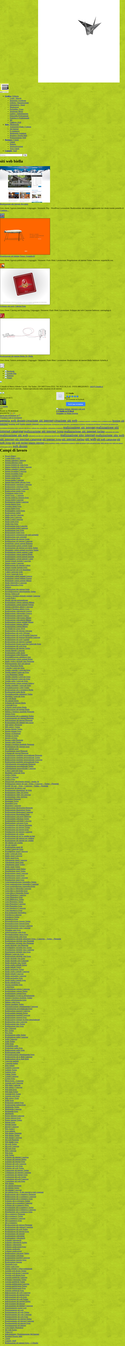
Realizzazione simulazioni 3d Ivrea (18, 790)
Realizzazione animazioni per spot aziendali (21, 535)
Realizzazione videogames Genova (18, 613)
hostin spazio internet (29, 424)
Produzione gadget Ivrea (14, 1103)
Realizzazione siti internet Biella (17, 709)
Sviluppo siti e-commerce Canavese (18, 1203)
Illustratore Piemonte (13, 799)
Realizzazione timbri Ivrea (15, 511)
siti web (90, 439)
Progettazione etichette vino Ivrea (18, 952)
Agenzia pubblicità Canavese (16, 1277)
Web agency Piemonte (13, 725)
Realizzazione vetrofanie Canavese (18, 484)
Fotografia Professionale (19, 116)
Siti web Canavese (12, 1146)
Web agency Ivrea (12, 1098)
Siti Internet (14, 129)
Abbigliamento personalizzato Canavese (20, 768)
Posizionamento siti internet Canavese (19, 1321)
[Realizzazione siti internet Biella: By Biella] (25, 354)
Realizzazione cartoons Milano (17, 624)
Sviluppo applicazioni (13, 1251)
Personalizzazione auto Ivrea (16, 937)
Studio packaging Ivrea (14, 978)
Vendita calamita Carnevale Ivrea (17, 677)
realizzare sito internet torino (39, 428)
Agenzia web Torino (13, 1094)
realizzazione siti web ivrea (36, 435)
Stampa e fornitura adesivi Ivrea (17, 609)
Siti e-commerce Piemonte (15, 1214)
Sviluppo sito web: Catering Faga (13, 306)
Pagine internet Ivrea (13, 1118)
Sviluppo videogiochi (13, 1240)
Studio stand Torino (12, 867)
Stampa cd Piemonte (13, 733)
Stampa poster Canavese (14, 563)
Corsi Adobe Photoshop (14, 1328)
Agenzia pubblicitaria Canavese (17, 1284)
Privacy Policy (10, 456)
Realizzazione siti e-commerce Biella (19, 690)
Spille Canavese (11, 1039)
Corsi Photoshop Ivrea (13, 906)
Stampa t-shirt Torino (13, 742)
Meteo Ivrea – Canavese (14, 1081)
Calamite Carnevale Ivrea (14, 668)
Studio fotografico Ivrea (14, 585)
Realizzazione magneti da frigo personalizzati (22, 1020)
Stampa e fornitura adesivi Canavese (19, 607)
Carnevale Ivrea (11, 705)
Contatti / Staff (10, 1341)
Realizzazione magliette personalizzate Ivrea (22, 762)
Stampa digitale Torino (13, 729)
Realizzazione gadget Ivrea (15, 1105)
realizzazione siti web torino (52, 435)
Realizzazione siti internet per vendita (19, 840)
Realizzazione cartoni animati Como (19, 552)
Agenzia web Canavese (14, 1083)
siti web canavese (106, 439)
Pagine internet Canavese (14, 1116)
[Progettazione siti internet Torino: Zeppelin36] (25, 254)
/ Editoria (12, 96)
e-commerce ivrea (96, 421)
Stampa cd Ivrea (11, 738)
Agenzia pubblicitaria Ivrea (15, 1288)
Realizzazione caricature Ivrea (16, 823)
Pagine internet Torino (13, 1120)
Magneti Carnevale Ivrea (14, 954)
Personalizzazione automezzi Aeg (18, 657)
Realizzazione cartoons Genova (17, 616)
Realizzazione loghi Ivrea (14, 533)
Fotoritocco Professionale (19, 118)
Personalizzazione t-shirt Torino (17, 688)
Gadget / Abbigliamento (19, 114)
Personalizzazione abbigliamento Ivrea (19, 1055)
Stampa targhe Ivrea (12, 478)
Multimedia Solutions (18, 133)
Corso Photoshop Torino (14, 899)
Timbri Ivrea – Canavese (14, 495)
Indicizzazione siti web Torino (16, 1299)
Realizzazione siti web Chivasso (17, 633)
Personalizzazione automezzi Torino (19, 694)
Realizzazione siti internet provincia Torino (21, 548)
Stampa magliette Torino (14, 1004)
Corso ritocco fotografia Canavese (18, 889)
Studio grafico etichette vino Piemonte (19, 661)
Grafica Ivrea (10, 779)
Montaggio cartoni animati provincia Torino (21, 550)
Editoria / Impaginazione (19, 103)
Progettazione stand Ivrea (14, 880)
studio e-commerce (50, 443)
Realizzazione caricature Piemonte (18, 816)
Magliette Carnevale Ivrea (15, 773)
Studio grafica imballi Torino (16, 965)
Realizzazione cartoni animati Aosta (18, 546)
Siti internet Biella (12, 701)
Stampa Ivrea (10, 714)
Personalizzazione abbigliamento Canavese (21, 1006)
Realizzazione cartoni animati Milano (19, 622)
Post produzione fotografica (15, 913)
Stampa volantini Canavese (15, 469)
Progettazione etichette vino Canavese (19, 950)
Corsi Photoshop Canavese (15, 904)
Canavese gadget (11, 1063)
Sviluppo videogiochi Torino (16, 1242)
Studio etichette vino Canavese (17, 961)
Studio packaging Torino (14, 969)
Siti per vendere (11, 845)
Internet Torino (10, 1124)
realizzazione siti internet (79, 427)
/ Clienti (12, 140)
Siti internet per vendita (14, 843)
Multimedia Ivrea (11, 1111)
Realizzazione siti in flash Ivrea (17, 1059)
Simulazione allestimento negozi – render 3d (22, 782)
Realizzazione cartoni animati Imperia (19, 557)
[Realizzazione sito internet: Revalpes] (25, 202)
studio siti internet (81, 443)
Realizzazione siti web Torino (16, 1229)
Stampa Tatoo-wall (12, 594)
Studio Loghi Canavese (14, 519)
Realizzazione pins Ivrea (14, 1026)
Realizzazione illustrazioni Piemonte (19, 808)
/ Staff (11, 151)
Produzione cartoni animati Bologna (19, 543)
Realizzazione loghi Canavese (16, 528)
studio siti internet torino (93, 443)
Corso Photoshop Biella (14, 666)
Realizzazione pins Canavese (16, 1022)
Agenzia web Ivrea (12, 1096)
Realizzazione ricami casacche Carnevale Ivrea (23, 644)
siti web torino (20, 442)
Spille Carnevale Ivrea (13, 854)
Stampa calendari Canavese (15, 460)
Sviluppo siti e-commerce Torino (17, 1201)
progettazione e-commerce (77, 424)
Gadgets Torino (11, 1070)
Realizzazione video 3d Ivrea (16, 797)
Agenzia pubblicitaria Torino (16, 1286)
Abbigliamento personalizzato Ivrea (18, 1009)
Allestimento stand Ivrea (14, 862)
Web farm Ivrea (11, 1089)
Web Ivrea (9, 1153)
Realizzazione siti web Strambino (18, 570)
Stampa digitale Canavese (15, 650)
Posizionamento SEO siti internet (17, 664)
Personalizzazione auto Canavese (17, 928)
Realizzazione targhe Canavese (17, 489)
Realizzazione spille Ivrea (15, 1050)
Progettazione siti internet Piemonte (18, 825)
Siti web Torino (11, 1144)
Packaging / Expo (16, 109)
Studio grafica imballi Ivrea (15, 980)
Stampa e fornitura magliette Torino (18, 998)
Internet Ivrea (10, 1122)
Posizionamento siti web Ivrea (16, 1317)
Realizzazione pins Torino (15, 1024)
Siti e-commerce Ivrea (13, 1221)
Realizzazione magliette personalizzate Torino (22, 757)
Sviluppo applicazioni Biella (16, 707)
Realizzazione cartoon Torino (16, 991)
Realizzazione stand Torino (15, 869)
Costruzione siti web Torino (15, 1177)
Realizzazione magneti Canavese (17, 1011)
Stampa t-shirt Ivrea (12, 1002)
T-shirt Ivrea (9, 987)
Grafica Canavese (12, 777)
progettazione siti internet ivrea (109, 424)
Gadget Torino (10, 1074)
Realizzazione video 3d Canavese (18, 795)
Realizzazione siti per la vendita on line (20, 836)
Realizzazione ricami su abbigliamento (19, 996)
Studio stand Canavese (13, 856)
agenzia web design (12, 420)
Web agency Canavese (13, 1087)
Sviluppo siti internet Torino (15, 1159)
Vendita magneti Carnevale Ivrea (17, 679)
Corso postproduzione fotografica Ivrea (20, 886)
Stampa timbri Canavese (14, 500)
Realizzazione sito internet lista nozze (19, 723)
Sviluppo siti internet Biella (15, 703)
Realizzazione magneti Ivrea (16, 1017)
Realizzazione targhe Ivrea (15, 491)
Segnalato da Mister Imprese (67, 413)
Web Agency (10, 1129)
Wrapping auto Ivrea (13, 930)
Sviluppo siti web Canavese (15, 1164)
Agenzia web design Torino (15, 1271)
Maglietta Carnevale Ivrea (15, 696)
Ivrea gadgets (10, 1131)
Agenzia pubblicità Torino (15, 1282)
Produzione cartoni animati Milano (18, 581)
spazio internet (36, 442)
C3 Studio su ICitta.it (65, 411)
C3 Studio (4, 406)
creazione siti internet (39, 420)
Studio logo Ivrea (11, 524)
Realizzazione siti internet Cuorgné (18, 642)
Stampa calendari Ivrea (13, 463)
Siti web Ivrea (10, 1148)
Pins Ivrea (9, 1033)
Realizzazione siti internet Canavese (18, 541)
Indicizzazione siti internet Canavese (19, 1306)
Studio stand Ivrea (12, 858)
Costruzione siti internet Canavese (18, 1173)
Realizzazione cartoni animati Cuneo (19, 559)
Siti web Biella (10, 699)
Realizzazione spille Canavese (16, 1037)
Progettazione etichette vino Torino (18, 948)
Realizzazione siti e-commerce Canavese (20, 1197)
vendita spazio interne (6, 446)
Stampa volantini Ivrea (13, 476)
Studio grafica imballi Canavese (17, 972)
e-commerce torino (106, 421)
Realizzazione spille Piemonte (16, 655)
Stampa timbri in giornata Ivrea (17, 498)
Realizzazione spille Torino (15, 1035)
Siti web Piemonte (12, 1140)
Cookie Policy (10, 598)
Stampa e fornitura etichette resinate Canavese (22, 596)
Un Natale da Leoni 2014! (15, 629)
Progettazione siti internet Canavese (18, 832)
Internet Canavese (12, 1127)
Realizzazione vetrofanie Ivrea (16, 487)
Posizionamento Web (18, 138)
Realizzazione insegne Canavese (17, 1258)
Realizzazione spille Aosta (15, 653)
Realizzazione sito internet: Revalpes (14, 204)
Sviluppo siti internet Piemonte (16, 753)
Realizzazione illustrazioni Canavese (19, 812)
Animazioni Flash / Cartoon (20, 127)
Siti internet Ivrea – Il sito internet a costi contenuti (24, 1192)
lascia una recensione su (9, 415)
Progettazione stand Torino (15, 871)
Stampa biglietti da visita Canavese (18, 467)
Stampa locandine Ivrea (14, 474)
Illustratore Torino (12, 801)
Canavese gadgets (12, 1061)
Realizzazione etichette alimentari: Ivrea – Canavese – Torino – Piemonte (33, 939)
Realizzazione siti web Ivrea (15, 646)
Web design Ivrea (11, 1142)
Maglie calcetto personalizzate (16, 600)
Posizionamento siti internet (15, 1325)
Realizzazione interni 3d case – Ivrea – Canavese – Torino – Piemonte (32, 784)
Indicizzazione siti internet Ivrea (17, 1295)
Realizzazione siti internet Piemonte (18, 1225)
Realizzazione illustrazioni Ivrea (17, 814)
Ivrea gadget (9, 1065)
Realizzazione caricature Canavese (18, 821)
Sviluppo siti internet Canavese (17, 1157)
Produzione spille (11, 1046)
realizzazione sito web (110, 435)
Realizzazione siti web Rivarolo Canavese (21, 635)
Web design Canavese (13, 1138)
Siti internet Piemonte (13, 1186)
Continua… (4, 210)
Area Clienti (14, 149)
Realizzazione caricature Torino (17, 819)
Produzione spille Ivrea (14, 1048)
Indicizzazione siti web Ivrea (16, 1297)
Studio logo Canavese (13, 517)
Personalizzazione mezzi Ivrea (16, 934)
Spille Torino (10, 1041)
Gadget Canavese (11, 1076)
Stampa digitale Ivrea (13, 731)
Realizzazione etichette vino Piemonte (19, 941)
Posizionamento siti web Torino (17, 1312)
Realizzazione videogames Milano (18, 618)
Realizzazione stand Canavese (16, 873)
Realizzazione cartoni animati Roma (19, 659)
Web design (9, 1183)
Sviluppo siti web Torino (14, 1168)
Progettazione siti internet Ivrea (17, 830)
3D (11, 120)
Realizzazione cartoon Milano (16, 626)
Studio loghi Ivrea (12, 522)
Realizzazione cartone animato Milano (19, 602)
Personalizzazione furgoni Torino (17, 921)
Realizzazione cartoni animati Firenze (19, 605)
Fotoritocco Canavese (13, 915)
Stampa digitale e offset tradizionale (18, 1269)
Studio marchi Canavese (14, 515)
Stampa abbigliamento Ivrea (15, 1000)
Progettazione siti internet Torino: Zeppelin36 (17, 256)
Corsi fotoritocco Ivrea (13, 910)
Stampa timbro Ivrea (13, 504)
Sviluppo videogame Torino (15, 1280)
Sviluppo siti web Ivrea (14, 1166)
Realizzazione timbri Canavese (17, 502)
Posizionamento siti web (14, 1310)
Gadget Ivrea (10, 1079)
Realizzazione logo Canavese (16, 526)
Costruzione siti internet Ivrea (16, 1175)
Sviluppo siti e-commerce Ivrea (17, 1205)
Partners (13, 144)
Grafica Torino (10, 775)
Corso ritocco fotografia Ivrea (16, 891)
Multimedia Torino (12, 1107)
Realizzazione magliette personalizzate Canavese (23, 760)
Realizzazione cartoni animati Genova (19, 683)
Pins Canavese (10, 1028)
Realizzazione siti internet (15, 1234)
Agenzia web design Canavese (17, 1273)
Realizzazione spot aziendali (16, 537)
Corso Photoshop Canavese (15, 895)
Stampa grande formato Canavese (18, 561)
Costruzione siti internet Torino (17, 1170)
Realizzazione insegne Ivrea (15, 1260)
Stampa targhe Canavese (14, 480)
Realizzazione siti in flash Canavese (18, 1057)
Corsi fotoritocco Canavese (15, 908)
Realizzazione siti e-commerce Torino (19, 716)
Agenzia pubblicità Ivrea (14, 1290)
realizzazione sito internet (77, 435)
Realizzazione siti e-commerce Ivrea (19, 1199)
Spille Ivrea (9, 1044)
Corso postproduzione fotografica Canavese (22, 884)
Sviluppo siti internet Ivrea (15, 1162)
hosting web (14, 424)
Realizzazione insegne (13, 1262)
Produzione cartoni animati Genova (18, 576)
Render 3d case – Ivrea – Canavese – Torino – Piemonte (26, 786)
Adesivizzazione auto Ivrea (15, 932)
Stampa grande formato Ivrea (16, 567)
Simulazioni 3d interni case (15, 788)
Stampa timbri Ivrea (12, 508)
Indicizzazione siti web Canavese (17, 1293)
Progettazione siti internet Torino (17, 827)
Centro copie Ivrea (12, 1266)
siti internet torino (73, 439)
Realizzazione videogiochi (15, 1238)
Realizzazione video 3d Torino (16, 792)
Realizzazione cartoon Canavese (17, 989)
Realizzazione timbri (13, 513)
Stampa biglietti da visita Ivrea (16, 465)
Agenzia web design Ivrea (15, 1275)
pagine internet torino (45, 424)
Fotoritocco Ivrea (11, 919)
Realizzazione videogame (15, 1236)
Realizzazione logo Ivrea (14, 530)
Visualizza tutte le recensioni (11, 418)
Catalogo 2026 (15, 122)
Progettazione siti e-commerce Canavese (20, 1210)
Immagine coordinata (18, 101)
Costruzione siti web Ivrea (15, 1181)
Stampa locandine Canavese (15, 471)
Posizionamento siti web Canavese (18, 1314)
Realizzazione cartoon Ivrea (15, 993)
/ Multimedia (12, 125)
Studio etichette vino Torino (15, 963)
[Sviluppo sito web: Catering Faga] (25, 304)
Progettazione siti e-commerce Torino (19, 1207)
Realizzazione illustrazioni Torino (18, 810)
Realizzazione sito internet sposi (17, 747)
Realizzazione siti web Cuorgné (17, 640)
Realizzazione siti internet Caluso (17, 565)
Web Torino (9, 1155)
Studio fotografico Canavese (16, 583)
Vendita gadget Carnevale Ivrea (17, 672)
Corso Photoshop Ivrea (14, 897)
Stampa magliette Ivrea (13, 985)
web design (20, 446)
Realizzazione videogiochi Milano (18, 620)
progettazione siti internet (93, 424)
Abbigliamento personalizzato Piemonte (20, 764)
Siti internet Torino (12, 1188)
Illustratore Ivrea (11, 803)
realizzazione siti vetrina (112, 432)
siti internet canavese (28, 439)
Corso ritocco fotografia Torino (17, 893)
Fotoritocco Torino (12, 917)
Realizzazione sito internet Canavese (19, 1227)
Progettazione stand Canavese (16, 851)
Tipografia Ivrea (11, 1264)
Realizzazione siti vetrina (14, 834)
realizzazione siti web (14, 435)
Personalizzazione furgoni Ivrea (17, 923)
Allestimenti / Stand (17, 105)
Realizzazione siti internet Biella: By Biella (16, 356)
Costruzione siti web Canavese (17, 1179)
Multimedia (9, 1114)
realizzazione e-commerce (55, 428)
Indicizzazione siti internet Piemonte (19, 720)
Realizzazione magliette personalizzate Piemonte (23, 755)
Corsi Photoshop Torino (14, 674)
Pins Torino (9, 1031)
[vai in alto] (1, 382)
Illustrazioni (14, 107)
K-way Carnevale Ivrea (14, 574)
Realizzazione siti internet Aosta (17, 539)
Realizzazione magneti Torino (16, 1013)
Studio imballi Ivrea (12, 982)
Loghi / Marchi (15, 98)
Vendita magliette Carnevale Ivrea (18, 685)
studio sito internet (117, 443)
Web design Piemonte (13, 1133)
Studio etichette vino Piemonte (16, 945)
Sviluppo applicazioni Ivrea (15, 1247)
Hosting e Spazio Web (18, 135)
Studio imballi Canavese (14, 974)
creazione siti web (65, 420)
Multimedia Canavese (13, 1109)
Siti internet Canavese (13, 1190)
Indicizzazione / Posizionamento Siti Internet (22, 1334)
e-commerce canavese (84, 421)
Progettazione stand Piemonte (16, 751)
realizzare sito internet (25, 428)
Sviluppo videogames (13, 1245)
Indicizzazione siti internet (15, 1304)
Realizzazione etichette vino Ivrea (18, 956)
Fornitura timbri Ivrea (13, 506)
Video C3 (8, 1332)
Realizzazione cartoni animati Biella (18, 554)
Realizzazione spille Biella (15, 692)
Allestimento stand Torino (15, 865)
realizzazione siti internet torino (84, 431)
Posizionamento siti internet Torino (18, 1319)
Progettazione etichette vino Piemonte (19, 943)
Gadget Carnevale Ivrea (14, 849)
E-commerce (15, 131)
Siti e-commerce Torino (14, 1216)
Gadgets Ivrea (10, 1072)
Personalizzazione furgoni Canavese (19, 926)
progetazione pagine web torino (61, 424)
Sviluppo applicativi (12, 1249)
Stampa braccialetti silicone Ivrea (17, 482)
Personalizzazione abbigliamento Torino (20, 591)
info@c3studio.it (96, 387)
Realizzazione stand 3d (14, 847)
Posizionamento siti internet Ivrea (17, 1323)
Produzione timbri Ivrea (14, 493)
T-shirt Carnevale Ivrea (14, 572)
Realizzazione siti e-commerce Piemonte (20, 1194)
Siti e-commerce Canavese (15, 1218)
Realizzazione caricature (14, 1256)
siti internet (7, 439)
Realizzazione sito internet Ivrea (17, 589)
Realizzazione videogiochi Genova (18, 611)
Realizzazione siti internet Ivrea (17, 1231)
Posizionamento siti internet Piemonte (19, 718)
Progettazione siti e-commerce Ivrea (18, 1212)
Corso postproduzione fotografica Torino (20, 882)
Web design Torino (12, 1135)
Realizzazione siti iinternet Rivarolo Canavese (22, 637)
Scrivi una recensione (75, 404)
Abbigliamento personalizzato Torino (19, 766)
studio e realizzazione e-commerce (65, 443)
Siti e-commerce (11, 1223)
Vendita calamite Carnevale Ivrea (17, 670)
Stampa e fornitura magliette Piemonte (19, 712)
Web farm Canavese (12, 1085)
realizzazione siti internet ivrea (43, 431)
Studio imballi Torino (13, 967)
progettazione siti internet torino (9, 428)
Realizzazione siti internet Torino (17, 648)
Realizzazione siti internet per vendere (19, 838)
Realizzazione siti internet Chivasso (18, 631)
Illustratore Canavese (13, 806)
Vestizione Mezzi (16, 111)
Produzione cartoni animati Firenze (18, 578)
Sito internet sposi (12, 749)
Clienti (12, 142)
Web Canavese (10, 1151)
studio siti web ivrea (106, 443)
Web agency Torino (12, 727)
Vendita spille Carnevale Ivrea (16, 681)
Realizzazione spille (12, 1052)
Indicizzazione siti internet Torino (18, 1301)
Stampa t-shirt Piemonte (14, 740)
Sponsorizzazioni (16, 146)
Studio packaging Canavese (15, 976)
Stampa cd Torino (12, 736)
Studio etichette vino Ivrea (15, 958)
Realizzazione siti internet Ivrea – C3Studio (21, 1343)
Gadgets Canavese (12, 1068)
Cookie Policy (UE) (12, 458)
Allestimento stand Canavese (16, 860)
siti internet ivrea (51, 439)
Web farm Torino (11, 1092)
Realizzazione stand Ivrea (15, 875)
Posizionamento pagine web (15, 1308)
